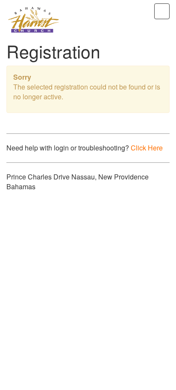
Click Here (147, 148)
